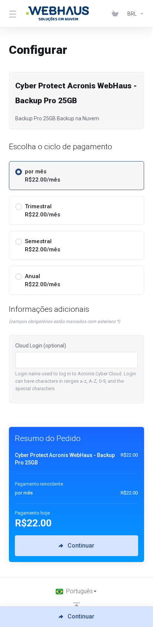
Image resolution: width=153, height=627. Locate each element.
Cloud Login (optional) (40, 346)
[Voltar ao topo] (76, 606)
